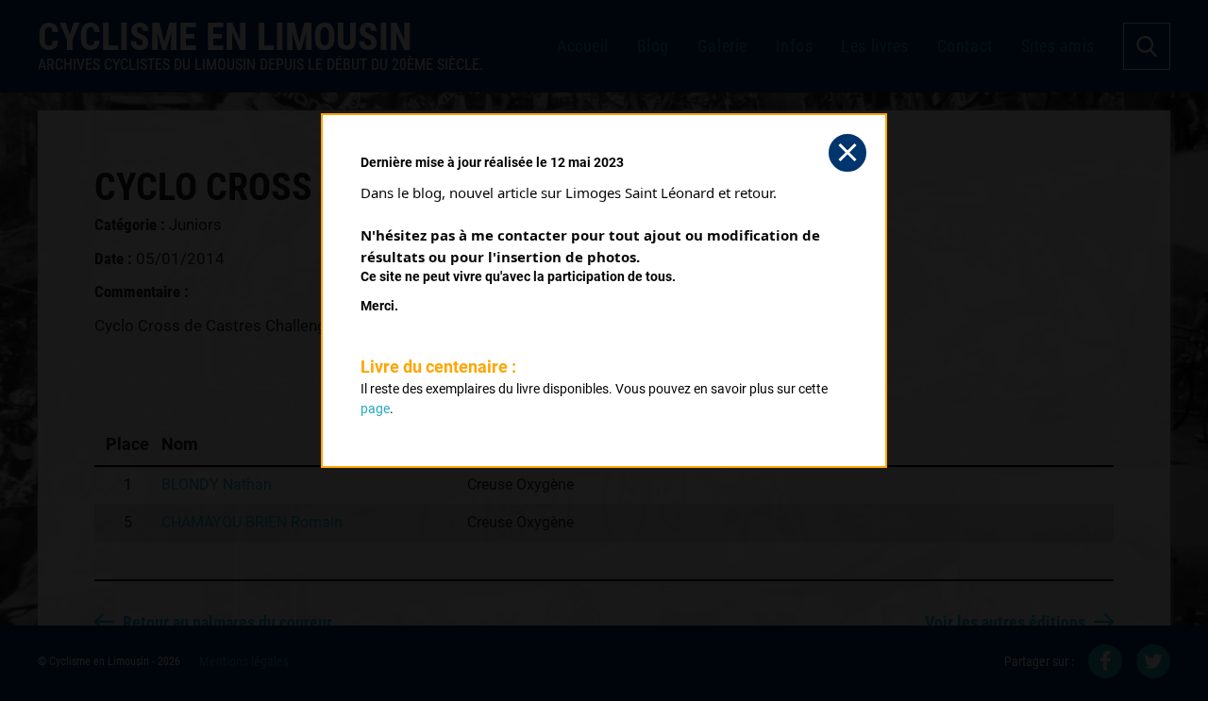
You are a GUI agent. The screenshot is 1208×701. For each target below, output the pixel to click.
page (375, 408)
